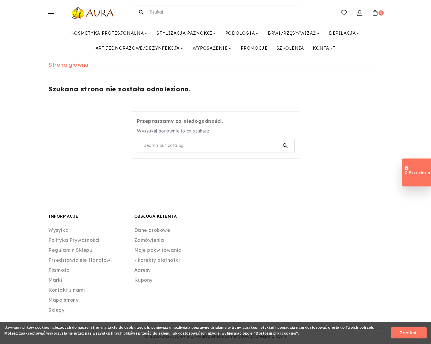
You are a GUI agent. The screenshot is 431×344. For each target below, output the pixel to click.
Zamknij (409, 332)
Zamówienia (149, 240)
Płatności (59, 270)
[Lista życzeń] (344, 13)
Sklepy (56, 310)
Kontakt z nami (66, 290)
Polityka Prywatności (73, 240)
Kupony (143, 280)
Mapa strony (63, 300)
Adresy (142, 270)
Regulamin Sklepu (70, 250)
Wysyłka (58, 230)
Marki (55, 280)
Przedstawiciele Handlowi (80, 260)
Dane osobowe (152, 230)
